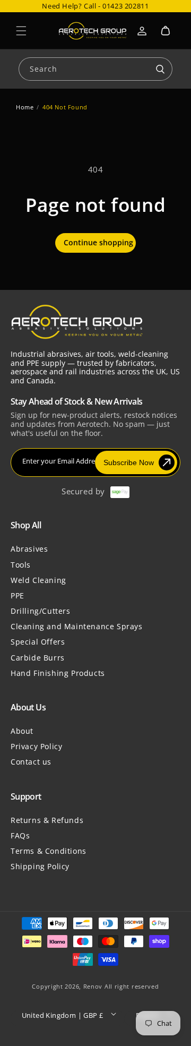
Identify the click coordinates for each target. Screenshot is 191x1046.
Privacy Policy (36, 746)
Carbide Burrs (38, 658)
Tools (21, 565)
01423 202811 (125, 6)
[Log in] (142, 30)
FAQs (20, 835)
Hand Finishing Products (58, 673)
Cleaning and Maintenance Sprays (77, 626)
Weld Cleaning (38, 580)
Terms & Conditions (48, 851)
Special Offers (38, 642)
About (22, 731)
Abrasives (29, 549)
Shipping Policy (40, 866)
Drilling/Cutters (41, 611)
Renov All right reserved (121, 986)
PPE (17, 595)
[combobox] (95, 68)
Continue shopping (98, 242)
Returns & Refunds (47, 820)
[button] (21, 30)
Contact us (31, 762)
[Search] (160, 69)
